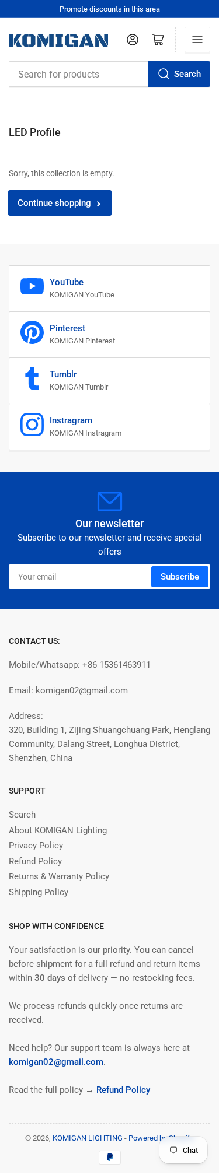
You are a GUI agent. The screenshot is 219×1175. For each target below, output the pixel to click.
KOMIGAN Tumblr (79, 387)
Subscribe (180, 576)
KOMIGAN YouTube (82, 294)
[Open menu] (197, 39)
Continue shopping (54, 203)
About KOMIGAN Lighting (58, 830)
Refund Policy (35, 861)
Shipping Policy (38, 892)
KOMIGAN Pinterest (82, 340)
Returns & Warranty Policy (59, 876)
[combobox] (109, 74)
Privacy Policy (36, 845)
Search (187, 74)
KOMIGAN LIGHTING (88, 1138)
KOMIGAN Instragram (85, 433)
